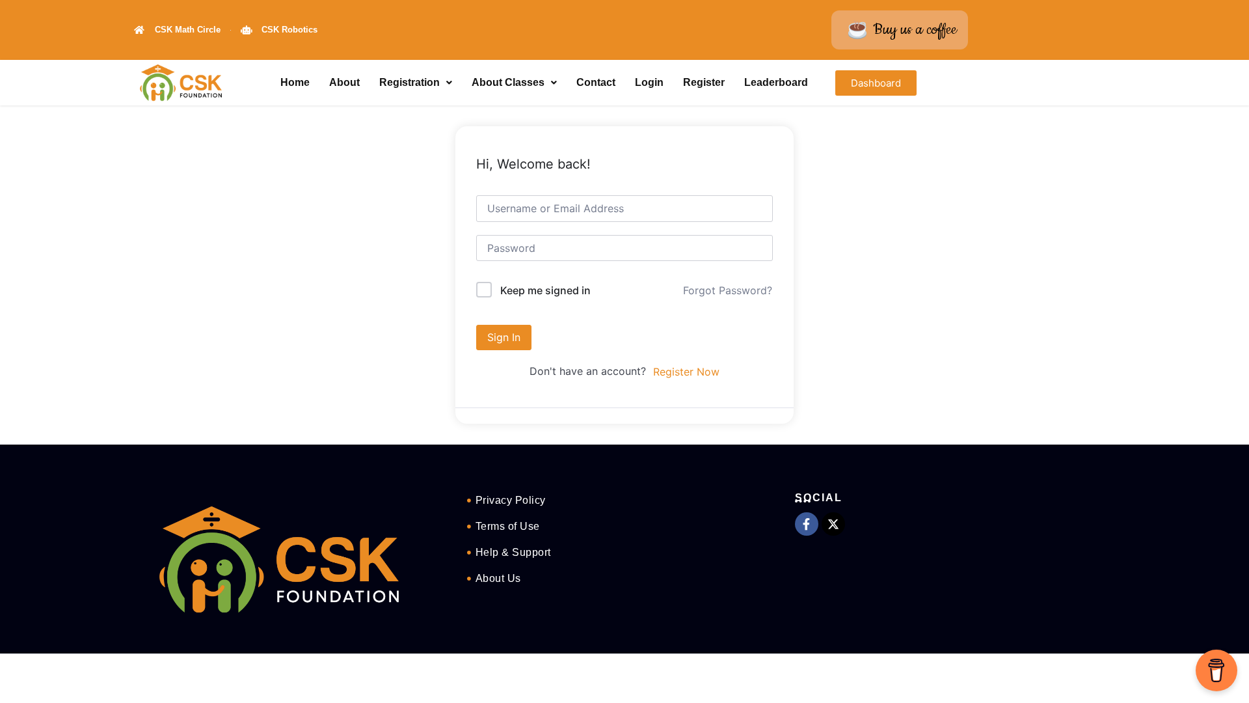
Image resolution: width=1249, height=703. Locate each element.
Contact (595, 82)
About (344, 82)
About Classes (508, 82)
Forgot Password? (727, 290)
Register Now (686, 371)
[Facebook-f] (806, 524)
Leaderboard (776, 82)
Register (704, 82)
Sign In (503, 337)
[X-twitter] (833, 524)
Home (295, 82)
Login (649, 82)
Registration (409, 82)
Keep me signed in (545, 290)
